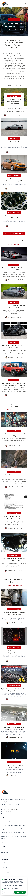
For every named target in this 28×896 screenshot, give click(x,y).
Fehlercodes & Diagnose (14, 212)
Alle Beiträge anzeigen (14, 244)
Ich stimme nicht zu (8, 892)
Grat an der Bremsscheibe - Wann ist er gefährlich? (13, 825)
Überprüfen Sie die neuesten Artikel (14, 233)
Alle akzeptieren (20, 892)
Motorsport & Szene (6, 865)
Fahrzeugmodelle (14, 19)
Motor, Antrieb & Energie (14, 96)
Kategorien (4, 859)
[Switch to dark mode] (22, 3)
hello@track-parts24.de (8, 814)
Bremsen (3, 862)
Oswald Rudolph (5, 855)
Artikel (3, 818)
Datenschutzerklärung (7, 889)
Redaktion (4, 847)
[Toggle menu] (25, 3)
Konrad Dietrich (4, 850)
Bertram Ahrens (4, 852)
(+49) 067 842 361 (7, 811)
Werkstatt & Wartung (14, 430)
